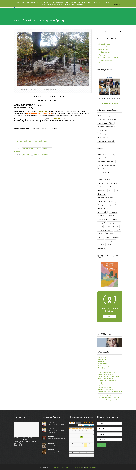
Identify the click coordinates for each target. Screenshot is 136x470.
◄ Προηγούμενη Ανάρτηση (22, 141)
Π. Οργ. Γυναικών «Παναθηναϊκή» (108, 381)
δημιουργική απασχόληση (106, 197)
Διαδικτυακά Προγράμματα (106, 116)
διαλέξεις (112, 201)
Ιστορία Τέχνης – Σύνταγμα (56, 452)
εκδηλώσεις (27, 154)
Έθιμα (112, 154)
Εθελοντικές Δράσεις (104, 49)
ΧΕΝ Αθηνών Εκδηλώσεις (31, 149)
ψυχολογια (101, 248)
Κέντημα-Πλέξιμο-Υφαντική (106, 165)
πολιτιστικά (115, 237)
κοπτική (117, 230)
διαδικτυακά (102, 201)
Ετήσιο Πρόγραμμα (104, 44)
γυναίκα (117, 190)
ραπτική (100, 241)
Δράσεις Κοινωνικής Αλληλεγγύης (108, 57)
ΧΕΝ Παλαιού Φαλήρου (105, 137)
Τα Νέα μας (101, 63)
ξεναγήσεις (45, 154)
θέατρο (100, 226)
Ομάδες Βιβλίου (103, 169)
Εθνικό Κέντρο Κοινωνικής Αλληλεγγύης (110, 391)
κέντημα (116, 226)
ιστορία (108, 226)
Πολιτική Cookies (90, 467)
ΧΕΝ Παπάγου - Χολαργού (106, 141)
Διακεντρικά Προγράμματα (106, 47)
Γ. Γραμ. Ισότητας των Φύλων (107, 372)
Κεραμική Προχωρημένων (55, 446)
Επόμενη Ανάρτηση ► (39, 141)
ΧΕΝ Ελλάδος (102, 187)
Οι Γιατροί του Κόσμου (105, 387)
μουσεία (100, 234)
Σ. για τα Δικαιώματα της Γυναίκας (108, 376)
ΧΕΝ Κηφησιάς (102, 364)
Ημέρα (92, 425)
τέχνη (109, 244)
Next (124, 85)
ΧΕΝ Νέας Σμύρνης (104, 134)
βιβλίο (110, 190)
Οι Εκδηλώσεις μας (104, 52)
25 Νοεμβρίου (102, 154)
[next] (73, 423)
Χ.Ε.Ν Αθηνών (56, 467)
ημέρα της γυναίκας (114, 223)
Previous (95, 85)
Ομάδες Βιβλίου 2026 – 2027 (56, 424)
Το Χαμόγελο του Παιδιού (105, 389)
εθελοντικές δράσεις (104, 208)
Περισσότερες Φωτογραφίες (109, 104)
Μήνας (80, 425)
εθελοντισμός (102, 212)
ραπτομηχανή (110, 241)
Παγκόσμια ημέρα (103, 172)
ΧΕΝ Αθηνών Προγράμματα (106, 126)
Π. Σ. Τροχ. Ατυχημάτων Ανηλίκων (108, 398)
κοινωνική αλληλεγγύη (105, 230)
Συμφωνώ (116, 4)
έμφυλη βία (101, 190)
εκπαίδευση (110, 216)
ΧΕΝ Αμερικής (102, 359)
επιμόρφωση (114, 219)
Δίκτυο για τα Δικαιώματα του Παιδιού (109, 400)
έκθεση (111, 187)
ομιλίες (100, 237)
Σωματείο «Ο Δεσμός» (104, 385)
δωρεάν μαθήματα (114, 205)
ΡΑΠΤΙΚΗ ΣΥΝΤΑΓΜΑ (104, 179)
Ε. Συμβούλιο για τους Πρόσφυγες (108, 383)
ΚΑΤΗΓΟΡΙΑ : (17, 148)
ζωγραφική (101, 223)
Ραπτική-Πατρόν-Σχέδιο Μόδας (107, 183)
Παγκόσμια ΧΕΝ (102, 357)
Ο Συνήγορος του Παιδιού (106, 395)
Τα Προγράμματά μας (104, 55)
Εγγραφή (109, 317)
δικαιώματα (101, 205)
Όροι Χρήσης (66, 467)
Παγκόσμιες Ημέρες (104, 176)
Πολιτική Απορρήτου (77, 467)
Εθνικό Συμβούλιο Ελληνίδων (107, 374)
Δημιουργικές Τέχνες (104, 158)
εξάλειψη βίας (102, 219)
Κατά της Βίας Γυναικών (105, 378)
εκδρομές (36, 154)
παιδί (107, 237)
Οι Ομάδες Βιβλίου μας (105, 60)
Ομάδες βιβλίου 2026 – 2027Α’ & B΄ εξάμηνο (56, 431)
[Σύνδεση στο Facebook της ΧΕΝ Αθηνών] (16, 445)
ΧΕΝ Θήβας (101, 368)
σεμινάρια (101, 244)
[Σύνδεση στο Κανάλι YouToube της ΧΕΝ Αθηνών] (21, 445)
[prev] (70, 423)
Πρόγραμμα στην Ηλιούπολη (107, 119)
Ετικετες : (18, 154)
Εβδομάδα (86, 425)
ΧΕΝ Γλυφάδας (102, 130)
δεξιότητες (101, 194)
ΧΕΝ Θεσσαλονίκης (103, 366)
